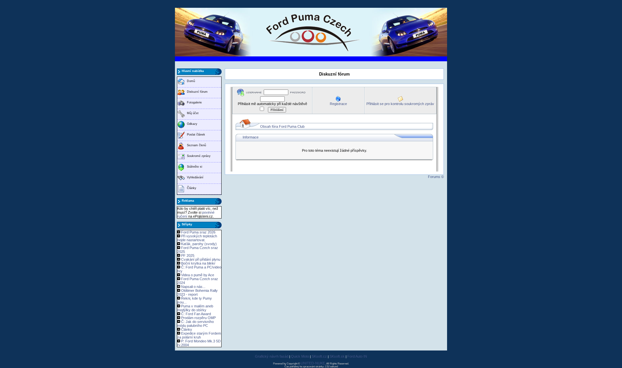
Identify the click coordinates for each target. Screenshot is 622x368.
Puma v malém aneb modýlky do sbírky (195, 308)
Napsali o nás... (193, 287)
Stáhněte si (194, 166)
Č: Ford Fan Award (196, 314)
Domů (191, 81)
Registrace (338, 104)
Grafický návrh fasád (271, 356)
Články (191, 188)
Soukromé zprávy (199, 156)
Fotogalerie (194, 102)
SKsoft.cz (319, 356)
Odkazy (192, 123)
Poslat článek (196, 134)
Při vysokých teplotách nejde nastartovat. (197, 238)
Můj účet (193, 113)
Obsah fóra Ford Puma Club (282, 126)
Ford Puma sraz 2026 (198, 232)
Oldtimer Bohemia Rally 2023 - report (197, 292)
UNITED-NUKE (313, 363)
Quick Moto (300, 356)
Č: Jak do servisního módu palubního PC (195, 323)
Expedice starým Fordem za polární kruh (199, 335)
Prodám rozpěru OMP (198, 318)
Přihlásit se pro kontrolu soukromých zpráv (400, 104)
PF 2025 (187, 255)
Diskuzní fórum (197, 91)
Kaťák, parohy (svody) (199, 244)
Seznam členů (196, 145)
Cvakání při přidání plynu (200, 259)
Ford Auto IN (357, 356)
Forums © (436, 177)
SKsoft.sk (337, 356)
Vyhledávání (195, 177)
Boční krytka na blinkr (198, 263)
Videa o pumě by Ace (197, 275)
